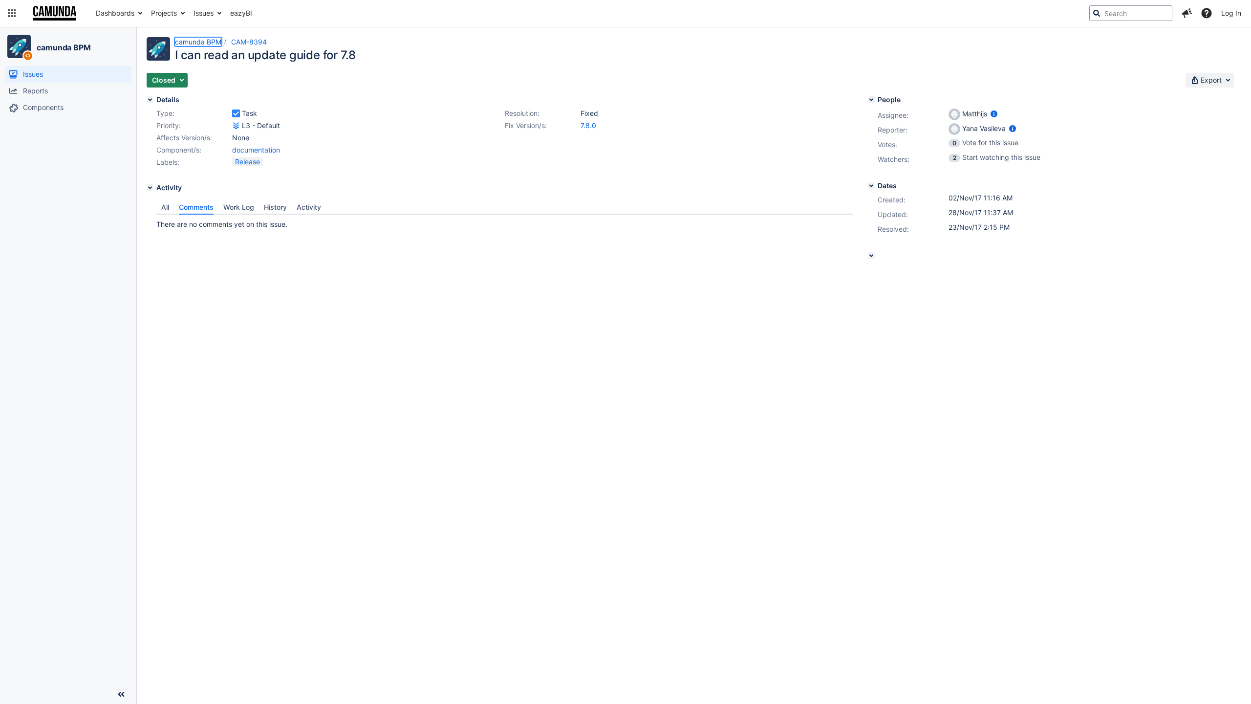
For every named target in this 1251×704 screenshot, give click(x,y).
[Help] (1206, 13)
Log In (1231, 13)
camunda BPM (64, 47)
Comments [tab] (196, 207)
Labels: (167, 162)
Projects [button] (164, 13)
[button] (12, 13)
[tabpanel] (504, 222)
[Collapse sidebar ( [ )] (121, 694)
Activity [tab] (309, 207)
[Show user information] (994, 114)
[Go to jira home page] (54, 13)
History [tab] (275, 207)
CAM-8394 (249, 42)
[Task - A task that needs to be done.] (236, 113)
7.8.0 (588, 125)
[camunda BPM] (19, 46)
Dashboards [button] (115, 13)
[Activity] (150, 187)
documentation (256, 150)
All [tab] (165, 207)
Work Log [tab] (238, 207)
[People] (871, 99)
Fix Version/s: (526, 125)
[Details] (150, 99)
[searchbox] (1130, 13)
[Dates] (871, 185)
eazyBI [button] (241, 13)
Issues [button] (204, 13)
